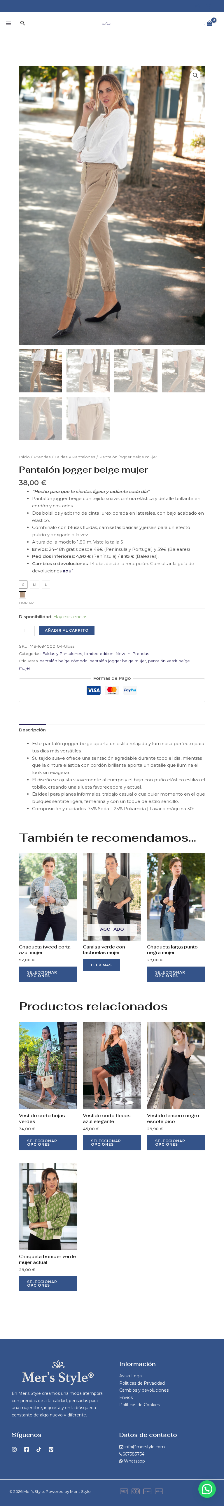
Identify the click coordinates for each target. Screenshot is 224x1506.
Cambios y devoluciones (144, 1390)
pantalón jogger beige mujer (118, 660)
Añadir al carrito (67, 630)
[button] (22, 23)
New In (123, 653)
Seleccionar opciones (42, 974)
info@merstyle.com (145, 1446)
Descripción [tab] (32, 730)
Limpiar (26, 603)
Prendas (42, 457)
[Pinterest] (51, 1449)
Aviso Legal (131, 1376)
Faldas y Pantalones (75, 457)
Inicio (24, 457)
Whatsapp (134, 1461)
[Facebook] (208, 6)
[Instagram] (197, 6)
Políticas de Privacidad (142, 1383)
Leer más (101, 965)
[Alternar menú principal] (8, 23)
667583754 (133, 1454)
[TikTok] (38, 1449)
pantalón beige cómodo (64, 660)
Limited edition (98, 653)
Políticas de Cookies (139, 1404)
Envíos (126, 1397)
